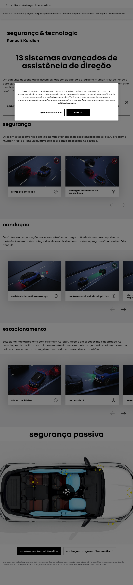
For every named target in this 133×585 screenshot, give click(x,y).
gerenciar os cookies (52, 112)
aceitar (78, 112)
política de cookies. (67, 103)
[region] (66, 101)
